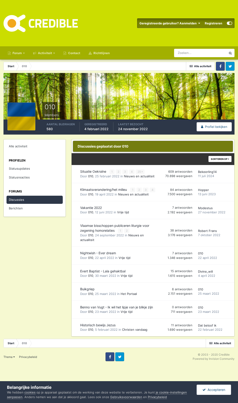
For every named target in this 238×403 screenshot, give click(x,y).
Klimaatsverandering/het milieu (104, 190)
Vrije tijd (123, 212)
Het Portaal (129, 294)
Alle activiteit (18, 146)
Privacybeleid (28, 357)
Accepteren (215, 390)
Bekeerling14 (207, 172)
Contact (73, 53)
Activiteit (44, 53)
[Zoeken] (230, 53)
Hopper (203, 190)
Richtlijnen (101, 53)
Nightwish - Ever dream (98, 253)
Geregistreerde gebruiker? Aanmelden (168, 23)
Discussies (16, 200)
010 (90, 176)
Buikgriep (87, 289)
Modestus (205, 208)
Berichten (16, 208)
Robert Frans (207, 231)
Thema (8, 357)
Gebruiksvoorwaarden (126, 397)
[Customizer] (230, 23)
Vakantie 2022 (91, 208)
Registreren (213, 23)
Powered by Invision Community (214, 358)
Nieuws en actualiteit (139, 176)
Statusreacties (19, 177)
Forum (17, 53)
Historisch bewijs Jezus (98, 325)
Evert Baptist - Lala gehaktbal (103, 271)
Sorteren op (219, 159)
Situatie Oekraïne (93, 171)
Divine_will (205, 271)
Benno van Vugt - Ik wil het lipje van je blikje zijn (116, 307)
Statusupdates (19, 168)
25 (140, 171)
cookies (30, 392)
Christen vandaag (134, 329)
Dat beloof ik (207, 325)
